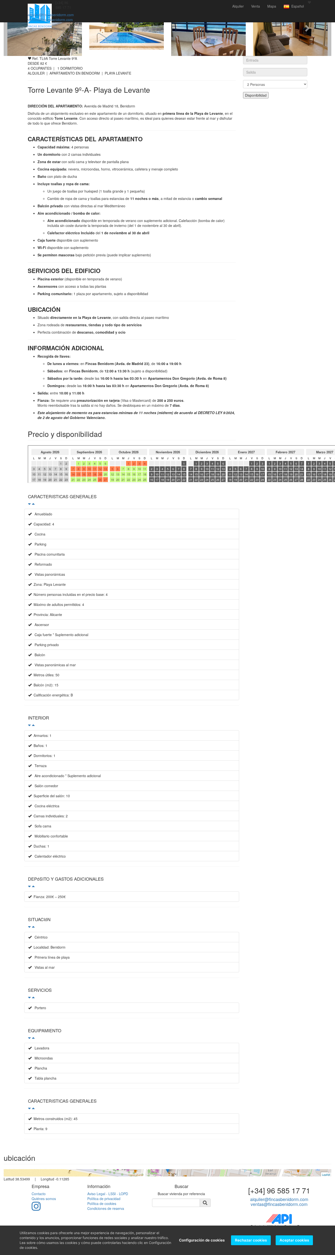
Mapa (271, 6)
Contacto (39, 1193)
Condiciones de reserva (105, 1208)
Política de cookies (101, 1203)
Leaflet (326, 1175)
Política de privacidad (103, 1198)
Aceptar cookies (294, 1240)
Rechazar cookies (251, 1240)
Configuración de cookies (202, 1240)
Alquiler (238, 6)
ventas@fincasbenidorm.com (50, 19)
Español (296, 6)
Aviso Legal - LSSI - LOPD (107, 1193)
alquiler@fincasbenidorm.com (51, 14)
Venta (255, 6)
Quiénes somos (44, 1198)
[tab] (131, 499)
